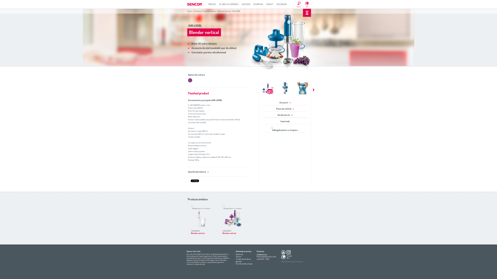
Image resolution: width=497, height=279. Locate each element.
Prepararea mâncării (209, 11)
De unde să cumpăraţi (229, 4)
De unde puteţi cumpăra (244, 264)
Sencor (189, 11)
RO (307, 7)
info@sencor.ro (262, 254)
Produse (212, 4)
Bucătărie (197, 11)
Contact (269, 4)
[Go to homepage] (195, 4)
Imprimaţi (285, 121)
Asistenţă (246, 4)
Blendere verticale (224, 11)
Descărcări (281, 4)
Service (238, 256)
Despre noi (258, 4)
